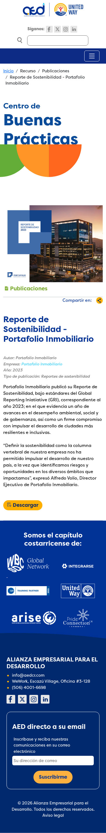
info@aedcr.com (28, 675)
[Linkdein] (73, 29)
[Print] (94, 310)
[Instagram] (65, 29)
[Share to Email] (85, 310)
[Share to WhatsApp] (67, 310)
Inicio (8, 70)
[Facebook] (49, 29)
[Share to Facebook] (49, 310)
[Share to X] (58, 310)
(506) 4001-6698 (29, 687)
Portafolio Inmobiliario (41, 364)
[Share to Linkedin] (76, 310)
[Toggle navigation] (91, 56)
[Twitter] (57, 29)
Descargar (25, 505)
